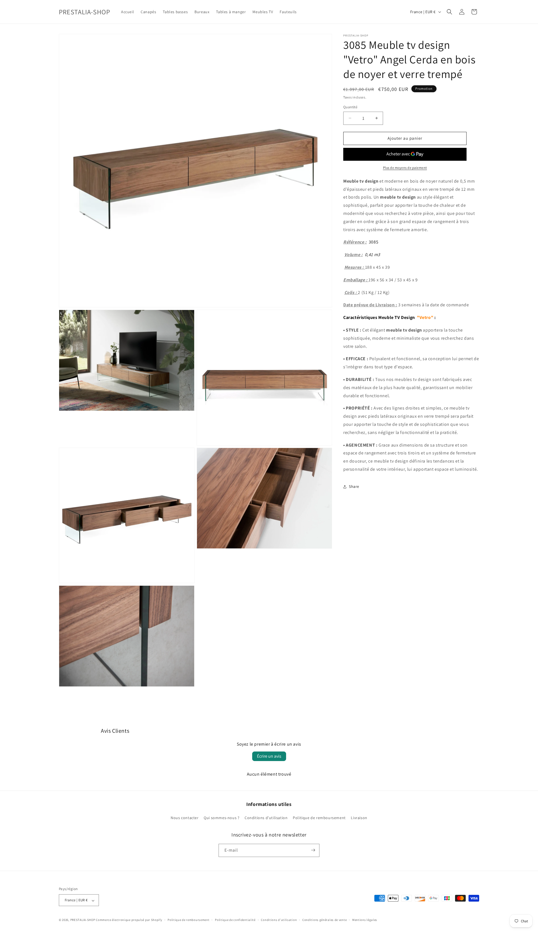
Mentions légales (364, 920)
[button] (449, 12)
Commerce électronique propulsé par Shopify (129, 920)
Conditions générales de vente (324, 920)
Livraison (359, 818)
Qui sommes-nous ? (221, 818)
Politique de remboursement (319, 818)
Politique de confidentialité (235, 920)
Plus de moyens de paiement (405, 168)
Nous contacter (184, 818)
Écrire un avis (269, 756)
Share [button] (354, 486)
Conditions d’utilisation (279, 920)
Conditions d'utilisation (266, 818)
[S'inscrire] (313, 850)
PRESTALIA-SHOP (82, 920)
